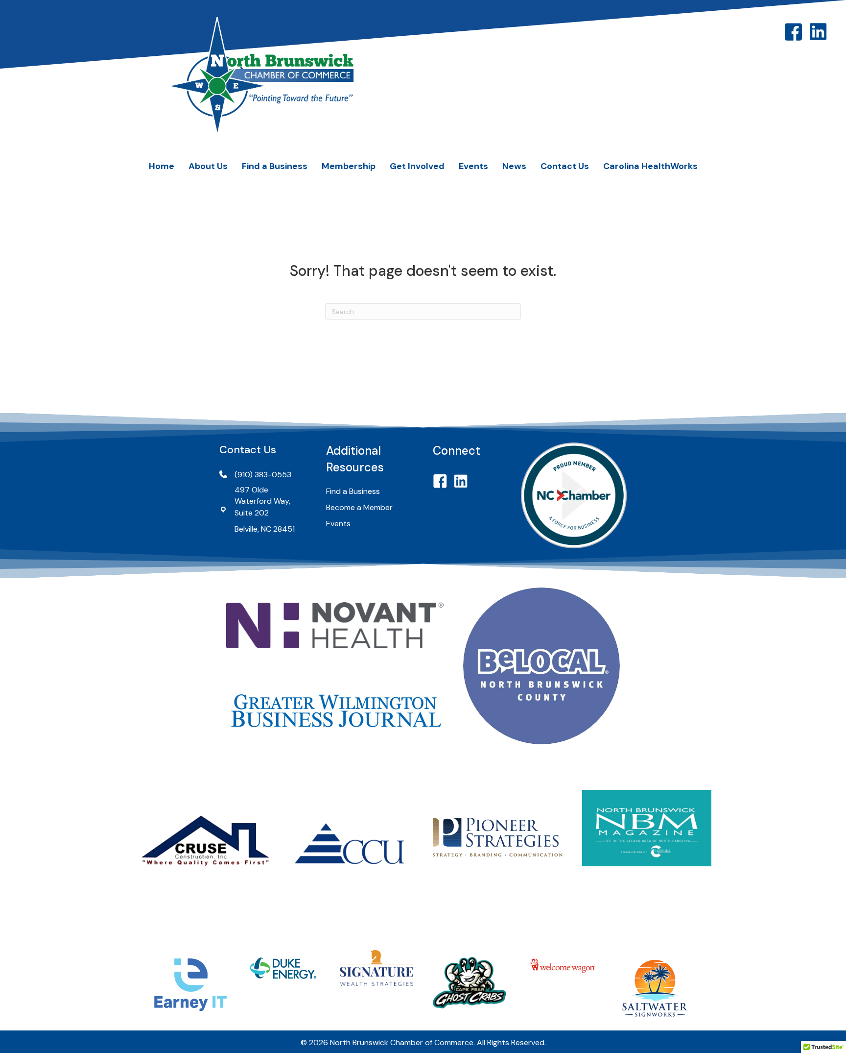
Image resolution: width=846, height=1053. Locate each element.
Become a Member (359, 507)
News (514, 166)
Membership (349, 166)
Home (161, 166)
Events (473, 166)
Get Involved (417, 166)
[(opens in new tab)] (335, 624)
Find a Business (274, 166)
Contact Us (564, 166)
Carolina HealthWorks (650, 166)
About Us (208, 166)
